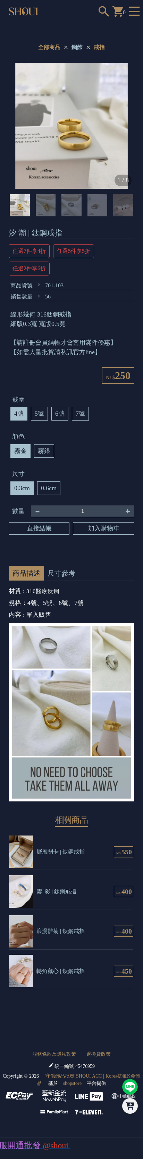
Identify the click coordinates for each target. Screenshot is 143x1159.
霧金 (20, 450)
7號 (80, 413)
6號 (60, 413)
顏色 (18, 436)
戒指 (99, 47)
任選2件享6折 (29, 268)
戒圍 (18, 399)
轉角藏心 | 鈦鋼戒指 (60, 971)
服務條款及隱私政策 (54, 1054)
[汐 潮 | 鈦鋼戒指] (71, 126)
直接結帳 (39, 528)
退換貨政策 (98, 1054)
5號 (39, 413)
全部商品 (49, 47)
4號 (19, 413)
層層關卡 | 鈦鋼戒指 (60, 852)
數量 (18, 510)
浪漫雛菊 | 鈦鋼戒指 (60, 931)
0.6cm (49, 488)
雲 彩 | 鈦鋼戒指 (56, 891)
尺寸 (18, 473)
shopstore (72, 1083)
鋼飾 (77, 47)
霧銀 (44, 450)
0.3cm (22, 488)
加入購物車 (103, 528)
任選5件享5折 (73, 251)
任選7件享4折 (29, 251)
